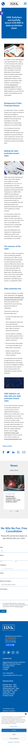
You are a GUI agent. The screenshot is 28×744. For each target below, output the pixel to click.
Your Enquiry (4, 589)
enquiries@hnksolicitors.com (13, 439)
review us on (9, 645)
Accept (14, 730)
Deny (14, 734)
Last (16, 561)
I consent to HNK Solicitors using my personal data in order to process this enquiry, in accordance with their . (15, 605)
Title (1, 547)
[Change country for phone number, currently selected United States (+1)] (2, 568)
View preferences (14, 738)
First (1, 561)
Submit (3, 611)
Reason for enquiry (6, 581)
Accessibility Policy (8, 708)
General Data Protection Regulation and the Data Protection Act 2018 (14, 297)
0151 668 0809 (8, 673)
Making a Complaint (9, 711)
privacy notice (19, 606)
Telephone (3, 565)
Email (2, 573)
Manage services (13, 726)
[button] (2, 13)
